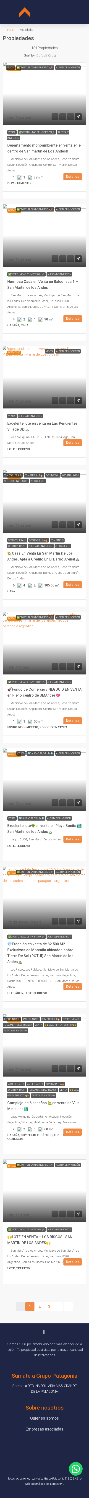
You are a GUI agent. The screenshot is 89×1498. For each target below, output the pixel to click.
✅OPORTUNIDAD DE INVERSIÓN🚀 (35, 67)
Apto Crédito (38, 481)
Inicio (10, 29)
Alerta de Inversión (68, 67)
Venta (10, 67)
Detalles (72, 177)
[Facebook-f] (25, 1444)
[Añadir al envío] (78, 116)
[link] (44, 93)
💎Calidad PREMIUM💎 (40, 753)
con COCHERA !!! (13, 475)
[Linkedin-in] (64, 1444)
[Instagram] (51, 1444)
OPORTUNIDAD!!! (70, 475)
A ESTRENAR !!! (12, 1019)
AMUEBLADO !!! (31, 1019)
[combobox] (50, 55)
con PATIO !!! (53, 475)
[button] (64, 12)
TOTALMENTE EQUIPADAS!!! (18, 1025)
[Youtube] (38, 1444)
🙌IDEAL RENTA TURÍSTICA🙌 (60, 1025)
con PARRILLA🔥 (34, 475)
